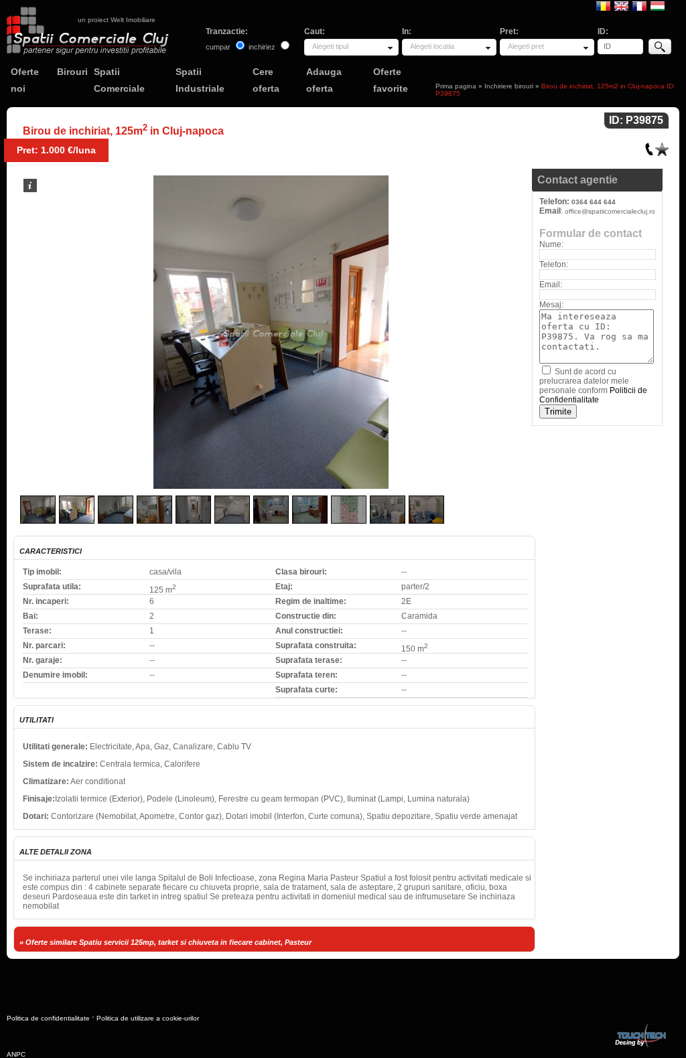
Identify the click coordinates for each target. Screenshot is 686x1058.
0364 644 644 (593, 202)
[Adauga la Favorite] (662, 146)
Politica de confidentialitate (48, 1018)
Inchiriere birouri (508, 86)
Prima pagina (455, 86)
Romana (603, 5)
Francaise (639, 5)
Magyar (657, 5)
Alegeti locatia (432, 46)
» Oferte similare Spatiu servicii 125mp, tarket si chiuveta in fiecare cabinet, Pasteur (165, 942)
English (621, 5)
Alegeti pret (526, 46)
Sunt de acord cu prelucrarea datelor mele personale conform (593, 385)
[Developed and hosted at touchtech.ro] (640, 1025)
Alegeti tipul (330, 46)
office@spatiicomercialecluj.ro (610, 211)
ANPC (16, 1054)
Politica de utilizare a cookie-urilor (147, 1018)
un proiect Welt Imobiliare (116, 19)
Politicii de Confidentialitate (593, 395)
